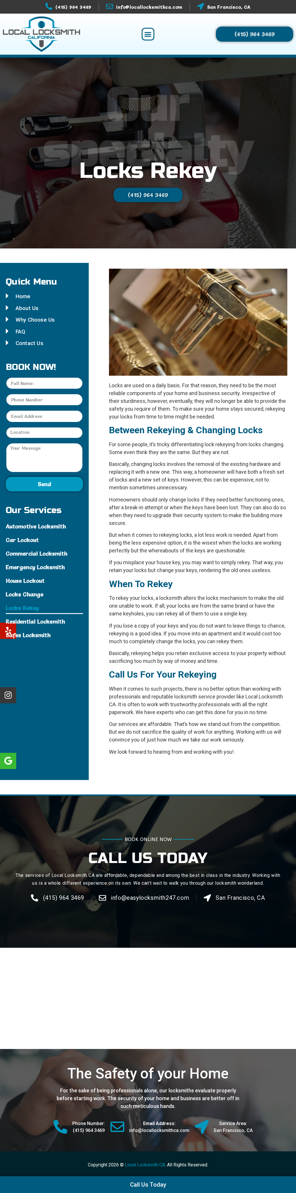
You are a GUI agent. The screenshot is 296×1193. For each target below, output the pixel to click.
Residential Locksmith (35, 621)
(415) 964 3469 (73, 7)
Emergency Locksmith (35, 567)
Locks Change (24, 594)
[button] (148, 34)
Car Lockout (22, 539)
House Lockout (25, 580)
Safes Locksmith (28, 635)
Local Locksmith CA (145, 1165)
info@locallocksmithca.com (149, 7)
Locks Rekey (22, 607)
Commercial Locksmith (36, 553)
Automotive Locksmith (36, 526)
